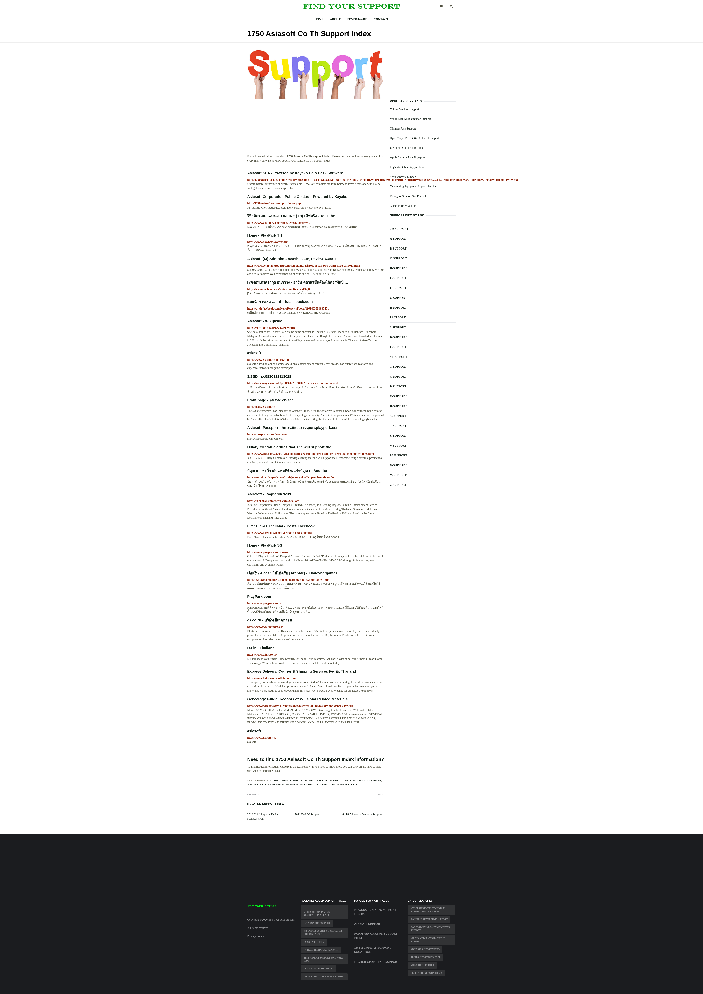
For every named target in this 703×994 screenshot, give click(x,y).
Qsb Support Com (314, 942)
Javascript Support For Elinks (407, 147)
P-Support (398, 386)
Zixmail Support (368, 923)
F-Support (398, 287)
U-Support (398, 435)
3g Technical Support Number (344, 780)
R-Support (398, 406)
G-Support (398, 297)
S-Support (398, 415)
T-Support (398, 425)
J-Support (398, 327)
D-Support (398, 268)
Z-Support (398, 484)
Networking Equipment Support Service (413, 186)
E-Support (398, 278)
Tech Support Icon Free (425, 957)
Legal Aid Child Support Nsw (407, 167)
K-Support (398, 337)
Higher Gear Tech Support (376, 961)
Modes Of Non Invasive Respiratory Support (318, 913)
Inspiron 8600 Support (317, 923)
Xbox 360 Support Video (425, 949)
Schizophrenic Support (403, 176)
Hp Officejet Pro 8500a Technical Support (414, 138)
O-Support (398, 376)
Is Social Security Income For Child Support (323, 932)
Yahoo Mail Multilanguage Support (410, 118)
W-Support (398, 455)
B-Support (398, 248)
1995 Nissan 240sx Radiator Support (307, 784)
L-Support (398, 346)
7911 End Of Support (307, 814)
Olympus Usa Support (403, 128)
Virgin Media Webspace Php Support (428, 940)
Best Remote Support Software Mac (323, 959)
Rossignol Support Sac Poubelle (408, 196)
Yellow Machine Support (404, 109)
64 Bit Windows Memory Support (362, 814)
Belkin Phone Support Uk (426, 973)
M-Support (398, 356)
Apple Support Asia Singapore (407, 157)
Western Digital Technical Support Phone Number (428, 910)
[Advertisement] (315, 128)
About (335, 19)
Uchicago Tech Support (319, 968)
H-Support (398, 307)
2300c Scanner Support (344, 784)
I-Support (398, 317)
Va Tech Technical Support (321, 950)
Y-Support (398, 475)
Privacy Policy (255, 936)
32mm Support (372, 780)
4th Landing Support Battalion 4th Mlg (299, 780)
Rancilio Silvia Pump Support (429, 919)
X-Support (398, 465)
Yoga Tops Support (422, 965)
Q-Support (398, 396)
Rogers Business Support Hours (375, 912)
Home (319, 19)
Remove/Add (357, 19)
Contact (381, 19)
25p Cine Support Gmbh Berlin (265, 784)
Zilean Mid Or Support (403, 205)
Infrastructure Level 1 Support (324, 976)
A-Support (398, 238)
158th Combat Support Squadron (372, 949)
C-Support (398, 258)
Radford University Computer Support (430, 929)
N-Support (398, 366)
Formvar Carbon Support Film (376, 935)
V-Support (398, 445)
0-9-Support (399, 228)
